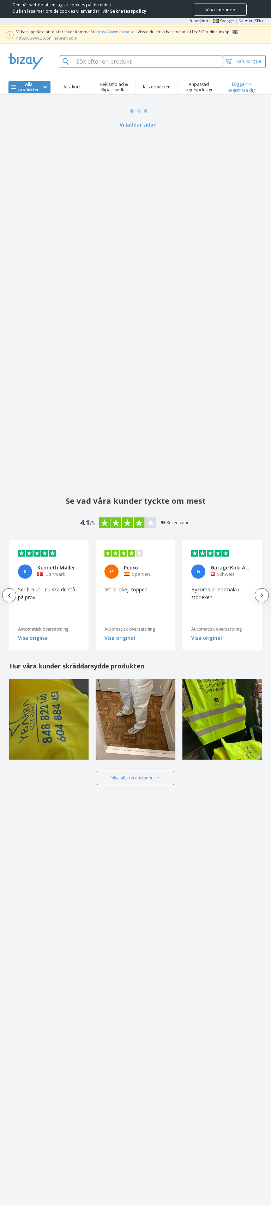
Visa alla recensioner (132, 778)
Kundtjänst (198, 20)
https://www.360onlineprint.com (46, 38)
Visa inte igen (220, 9)
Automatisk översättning (43, 629)
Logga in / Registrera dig (241, 87)
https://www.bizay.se (114, 31)
